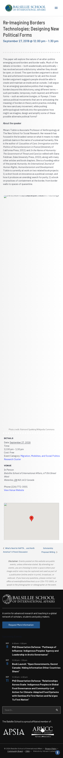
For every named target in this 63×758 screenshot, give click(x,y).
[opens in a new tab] (13, 731)
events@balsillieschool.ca (25, 581)
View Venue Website (14, 490)
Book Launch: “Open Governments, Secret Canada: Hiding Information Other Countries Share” (36, 668)
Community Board (15, 751)
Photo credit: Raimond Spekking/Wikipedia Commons (31, 429)
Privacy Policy (50, 748)
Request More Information (21, 624)
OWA (27, 751)
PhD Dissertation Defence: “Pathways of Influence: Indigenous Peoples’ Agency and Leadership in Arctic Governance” (35, 651)
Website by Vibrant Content (44, 751)
